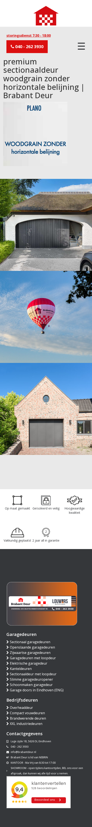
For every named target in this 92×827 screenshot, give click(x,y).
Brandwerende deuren (28, 718)
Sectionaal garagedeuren (30, 642)
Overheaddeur (21, 707)
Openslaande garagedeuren (32, 647)
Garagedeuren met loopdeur (33, 658)
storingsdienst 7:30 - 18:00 (28, 35)
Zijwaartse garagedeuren (30, 652)
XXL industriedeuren (26, 723)
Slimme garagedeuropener (31, 679)
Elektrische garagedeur (28, 663)
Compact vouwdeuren (27, 713)
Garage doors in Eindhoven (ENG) (37, 690)
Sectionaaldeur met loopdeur (33, 674)
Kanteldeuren (21, 668)
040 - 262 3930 (28, 46)
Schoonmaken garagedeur (31, 684)
